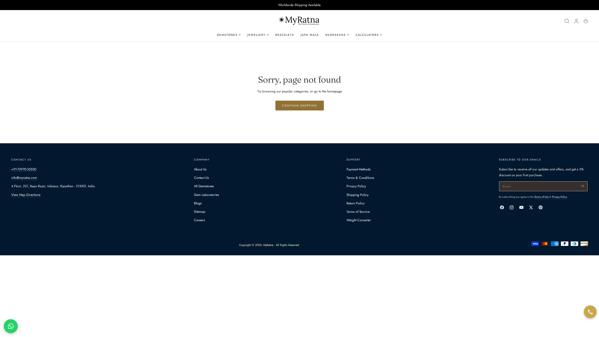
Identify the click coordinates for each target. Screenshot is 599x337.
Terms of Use (541, 197)
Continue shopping (299, 105)
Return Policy (356, 203)
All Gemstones (204, 186)
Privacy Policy (356, 186)
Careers (199, 220)
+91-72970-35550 (23, 169)
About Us (200, 169)
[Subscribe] (582, 186)
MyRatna (268, 245)
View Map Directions (25, 194)
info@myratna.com (24, 177)
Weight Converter (359, 220)
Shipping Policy (358, 194)
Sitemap (199, 211)
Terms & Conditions (360, 177)
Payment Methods (359, 169)
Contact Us (201, 177)
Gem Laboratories (206, 194)
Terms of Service (358, 211)
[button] (567, 21)
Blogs (198, 203)
